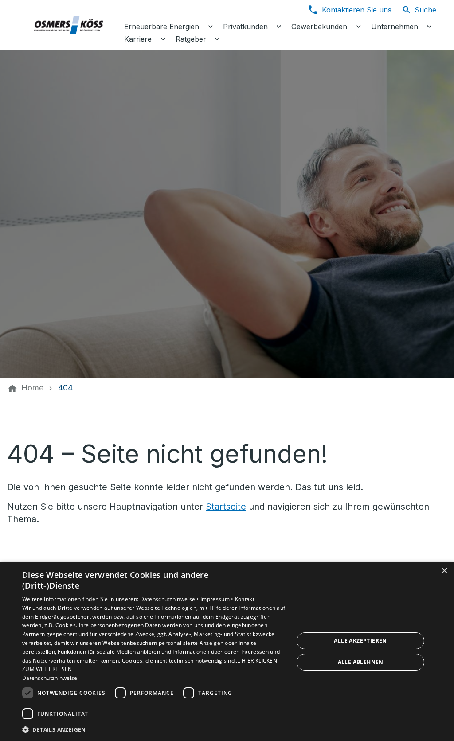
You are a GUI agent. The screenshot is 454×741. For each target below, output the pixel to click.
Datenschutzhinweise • (170, 599)
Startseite (226, 506)
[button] (154, 729)
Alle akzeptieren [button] (360, 640)
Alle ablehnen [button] (361, 662)
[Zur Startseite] (67, 25)
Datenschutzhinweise (50, 678)
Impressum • (217, 599)
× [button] (444, 571)
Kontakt (244, 599)
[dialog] (227, 651)
